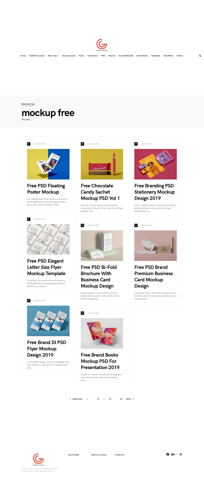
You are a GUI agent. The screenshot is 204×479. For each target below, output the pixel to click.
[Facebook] (167, 454)
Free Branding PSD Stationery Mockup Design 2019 (154, 192)
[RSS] (181, 454)
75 (110, 399)
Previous (77, 399)
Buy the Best (73, 455)
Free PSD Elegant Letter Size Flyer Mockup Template (46, 267)
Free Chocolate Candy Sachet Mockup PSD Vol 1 (100, 192)
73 (98, 399)
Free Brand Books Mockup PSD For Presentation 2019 (100, 361)
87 (121, 399)
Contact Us (119, 455)
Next (128, 399)
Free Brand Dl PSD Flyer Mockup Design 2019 (46, 349)
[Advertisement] (102, 17)
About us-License (99, 455)
